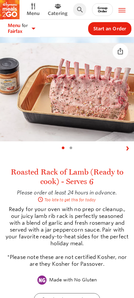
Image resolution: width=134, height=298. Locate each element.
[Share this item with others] (120, 51)
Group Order (102, 9)
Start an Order (109, 29)
